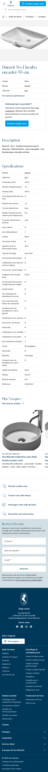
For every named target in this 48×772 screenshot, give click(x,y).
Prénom (8, 541)
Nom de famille (11, 550)
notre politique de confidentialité (29, 580)
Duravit (27, 86)
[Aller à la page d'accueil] (11, 3)
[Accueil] (3, 16)
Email (7, 560)
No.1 (26, 90)
